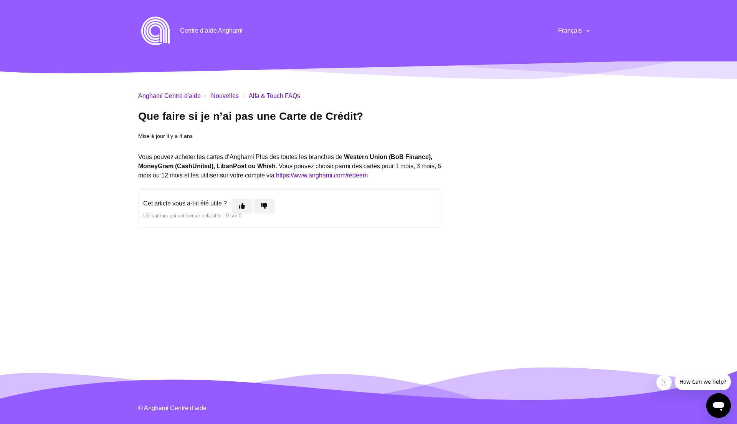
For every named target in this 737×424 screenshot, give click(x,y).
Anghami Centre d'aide (169, 96)
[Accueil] (155, 30)
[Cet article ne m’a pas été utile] (264, 206)
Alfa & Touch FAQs (274, 96)
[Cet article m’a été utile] (241, 206)
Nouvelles (225, 96)
